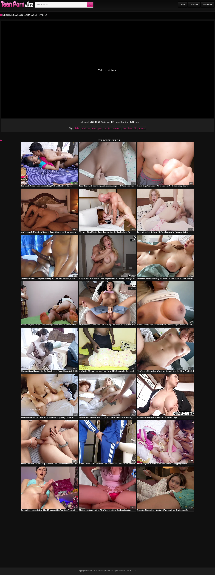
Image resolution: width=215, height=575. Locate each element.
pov (100, 128)
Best (183, 4)
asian (94, 128)
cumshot (117, 128)
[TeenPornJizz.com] (16, 4)
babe (77, 128)
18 (135, 128)
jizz (124, 128)
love (130, 128)
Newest (194, 4)
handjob (107, 128)
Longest (207, 4)
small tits (86, 128)
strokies (142, 128)
